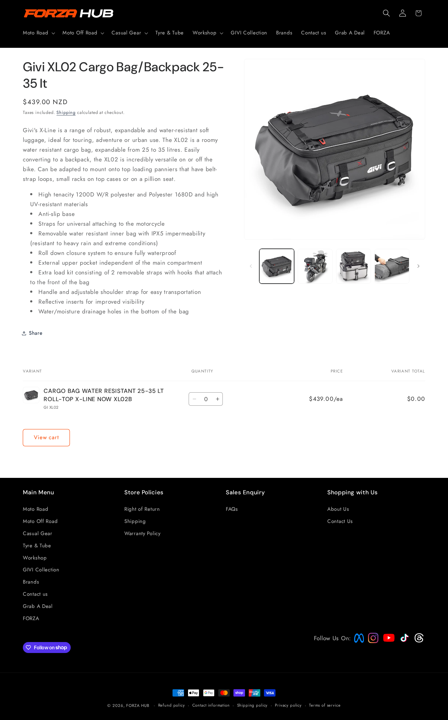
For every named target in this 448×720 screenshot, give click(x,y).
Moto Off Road (40, 521)
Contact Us (340, 521)
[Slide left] (251, 266)
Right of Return (142, 509)
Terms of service (324, 705)
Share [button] (36, 333)
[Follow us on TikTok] (403, 641)
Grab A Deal (38, 606)
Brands (31, 581)
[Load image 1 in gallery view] (276, 266)
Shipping (66, 112)
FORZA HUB (137, 705)
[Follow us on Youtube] (387, 649)
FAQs (232, 509)
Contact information (211, 705)
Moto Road (35, 509)
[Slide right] (418, 266)
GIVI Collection (41, 569)
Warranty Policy (142, 533)
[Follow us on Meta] (357, 642)
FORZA (31, 618)
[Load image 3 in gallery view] (353, 266)
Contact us (35, 594)
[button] (38, 33)
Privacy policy (288, 705)
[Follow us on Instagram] (371, 641)
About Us (338, 509)
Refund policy (171, 705)
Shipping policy (252, 705)
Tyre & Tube (37, 545)
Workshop (35, 557)
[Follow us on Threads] (418, 641)
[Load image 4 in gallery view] (392, 266)
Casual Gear (37, 533)
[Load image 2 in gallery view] (315, 266)
